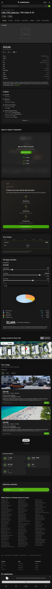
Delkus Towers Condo (22, 502)
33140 (19, 427)
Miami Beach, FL (8, 10)
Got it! (26, 581)
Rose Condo (37, 514)
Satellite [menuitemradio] (10, 343)
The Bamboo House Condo (40, 529)
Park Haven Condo (39, 501)
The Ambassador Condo (40, 528)
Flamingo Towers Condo (23, 509)
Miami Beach (13, 396)
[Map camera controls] (50, 351)
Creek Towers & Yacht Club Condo (7, 546)
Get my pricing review (25, 226)
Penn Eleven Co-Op (39, 504)
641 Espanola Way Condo (6, 511)
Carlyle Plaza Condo (5, 539)
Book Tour (46, 402)
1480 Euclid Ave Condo (5, 502)
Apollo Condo (4, 525)
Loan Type (5, 283)
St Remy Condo (38, 521)
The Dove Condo (38, 536)
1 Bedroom (13, 373)
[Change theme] (49, 2)
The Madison (13, 426)
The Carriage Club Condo (40, 533)
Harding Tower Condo (22, 518)
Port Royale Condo (39, 508)
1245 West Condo (4, 501)
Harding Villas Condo (22, 519)
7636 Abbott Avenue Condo (6, 514)
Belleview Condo (4, 531)
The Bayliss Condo (39, 531)
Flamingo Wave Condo (22, 511)
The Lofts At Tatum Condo (40, 542)
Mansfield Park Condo (22, 532)
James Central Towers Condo (24, 523)
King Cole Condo (21, 526)
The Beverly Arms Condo (40, 532)
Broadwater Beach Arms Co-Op (7, 535)
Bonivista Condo (4, 533)
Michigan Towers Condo (23, 539)
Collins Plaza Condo (5, 542)
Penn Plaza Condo (39, 505)
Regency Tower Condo (39, 509)
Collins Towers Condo (5, 543)
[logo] (23, 2)
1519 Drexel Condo (5, 504)
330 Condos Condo (5, 508)
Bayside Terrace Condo (5, 528)
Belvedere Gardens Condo (6, 532)
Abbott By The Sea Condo (6, 519)
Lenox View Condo (22, 527)
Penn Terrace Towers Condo (40, 506)
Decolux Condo (21, 501)
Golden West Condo (22, 515)
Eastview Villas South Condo (23, 505)
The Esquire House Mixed (40, 540)
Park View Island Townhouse (40, 502)
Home (2, 555)
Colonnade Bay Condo (5, 545)
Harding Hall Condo (22, 516)
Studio (7, 373)
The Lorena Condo (39, 543)
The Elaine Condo (38, 538)
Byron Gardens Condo (5, 536)
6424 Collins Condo (5, 512)
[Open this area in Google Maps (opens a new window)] (2, 358)
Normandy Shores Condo (23, 544)
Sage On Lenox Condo (39, 516)
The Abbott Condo (39, 525)
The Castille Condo (39, 535)
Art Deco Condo (4, 526)
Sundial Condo (38, 522)
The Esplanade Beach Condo (40, 539)
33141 (13, 10)
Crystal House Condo (22, 499)
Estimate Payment (6, 49)
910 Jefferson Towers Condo (6, 515)
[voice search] (46, 6)
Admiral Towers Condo (5, 521)
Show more (25, 120)
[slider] (12, 269)
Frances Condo (21, 512)
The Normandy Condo (39, 545)
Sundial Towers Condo (39, 523)
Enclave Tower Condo (22, 506)
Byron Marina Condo (5, 538)
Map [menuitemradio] (3, 343)
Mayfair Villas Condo (22, 536)
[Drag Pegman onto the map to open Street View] (50, 356)
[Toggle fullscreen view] (50, 343)
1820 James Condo (5, 506)
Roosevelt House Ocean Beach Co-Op (42, 512)
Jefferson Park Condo (22, 525)
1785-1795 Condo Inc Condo (6, 505)
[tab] (4, 20)
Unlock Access (27, 152)
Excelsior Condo (21, 508)
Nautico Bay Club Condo (23, 542)
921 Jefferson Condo (5, 518)
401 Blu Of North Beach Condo (7, 509)
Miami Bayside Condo (22, 537)
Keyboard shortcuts (34, 358)
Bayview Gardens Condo (6, 529)
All (2, 373)
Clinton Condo (4, 540)
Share (10, 16)
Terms (51, 358)
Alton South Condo (5, 522)
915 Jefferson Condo (5, 516)
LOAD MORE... (26, 440)
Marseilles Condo (21, 535)
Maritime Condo (21, 533)
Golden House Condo (22, 514)
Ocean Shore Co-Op (22, 546)
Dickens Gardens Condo (23, 504)
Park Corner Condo (39, 499)
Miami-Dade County (8, 555)
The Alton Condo (38, 526)
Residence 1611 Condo (39, 511)
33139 (19, 396)
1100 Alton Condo (4, 499)
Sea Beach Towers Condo (40, 518)
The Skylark (13, 395)
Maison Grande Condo (22, 530)
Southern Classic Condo (40, 519)
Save (5, 16)
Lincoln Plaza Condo (22, 529)
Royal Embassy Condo (39, 515)
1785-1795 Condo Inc (10, 12)
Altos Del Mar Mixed (5, 523)
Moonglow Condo (21, 540)
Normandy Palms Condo (23, 543)
